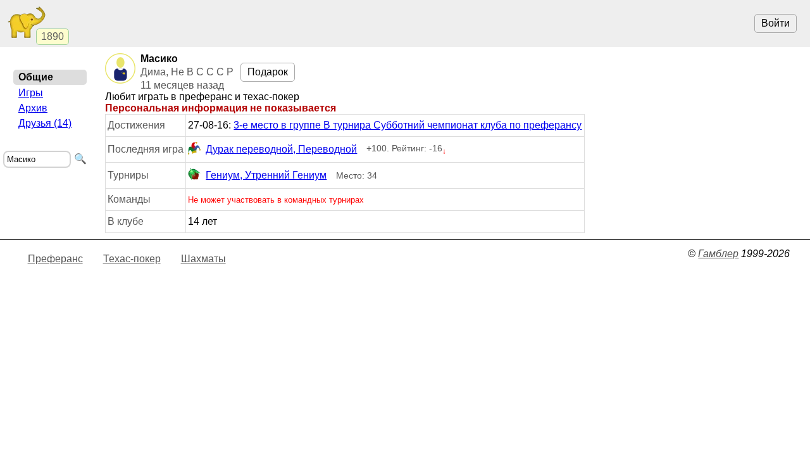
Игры (30, 92)
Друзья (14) (45, 123)
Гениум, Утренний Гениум (266, 175)
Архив (32, 108)
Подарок (267, 71)
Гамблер (718, 253)
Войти (775, 23)
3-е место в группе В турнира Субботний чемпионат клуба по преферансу (408, 125)
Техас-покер (132, 258)
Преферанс (55, 258)
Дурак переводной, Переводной (281, 149)
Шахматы (203, 258)
